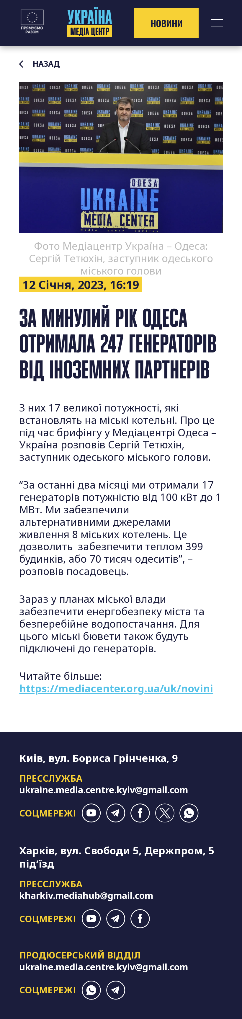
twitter (164, 813)
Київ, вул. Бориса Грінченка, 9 (98, 758)
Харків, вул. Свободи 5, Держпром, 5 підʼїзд (116, 857)
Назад (46, 64)
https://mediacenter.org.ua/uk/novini (116, 688)
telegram (115, 813)
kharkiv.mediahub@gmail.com (86, 895)
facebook (140, 813)
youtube (91, 813)
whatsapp (189, 813)
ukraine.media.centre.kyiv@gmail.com (103, 789)
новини (167, 23)
